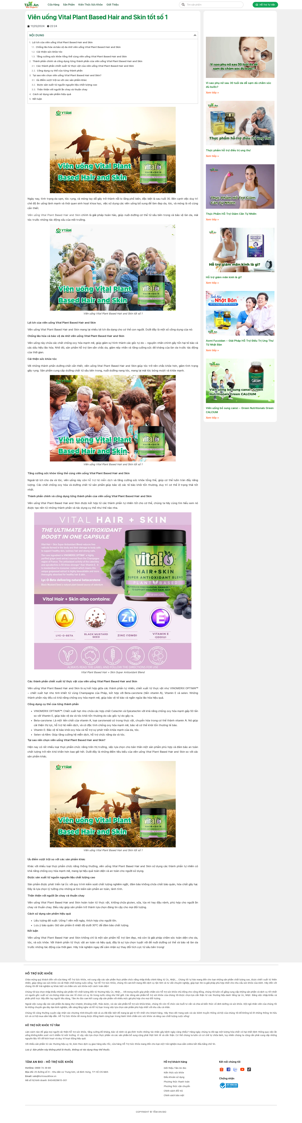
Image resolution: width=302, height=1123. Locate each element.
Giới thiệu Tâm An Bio (175, 1068)
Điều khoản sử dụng (174, 1077)
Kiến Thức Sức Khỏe (90, 4)
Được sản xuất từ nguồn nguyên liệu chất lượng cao (67, 84)
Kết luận (37, 99)
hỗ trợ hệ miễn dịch (100, 480)
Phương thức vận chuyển (177, 1086)
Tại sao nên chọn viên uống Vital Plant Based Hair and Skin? (67, 75)
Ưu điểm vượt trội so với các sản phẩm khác (61, 80)
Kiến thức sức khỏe (174, 1072)
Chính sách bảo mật (174, 1095)
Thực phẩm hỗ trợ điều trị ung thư (228, 150)
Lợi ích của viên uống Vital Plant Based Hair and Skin (62, 42)
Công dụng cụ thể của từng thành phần (60, 70)
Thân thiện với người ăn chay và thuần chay (62, 89)
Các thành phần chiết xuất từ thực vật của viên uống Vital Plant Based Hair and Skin (85, 66)
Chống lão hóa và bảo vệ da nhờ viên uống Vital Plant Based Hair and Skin (78, 47)
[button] (195, 35)
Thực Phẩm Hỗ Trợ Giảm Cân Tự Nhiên (231, 213)
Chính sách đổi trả (173, 1091)
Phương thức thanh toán (177, 1081)
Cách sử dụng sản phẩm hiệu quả (52, 94)
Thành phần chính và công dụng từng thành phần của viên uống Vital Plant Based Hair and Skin (87, 61)
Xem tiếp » (212, 92)
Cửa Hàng (53, 4)
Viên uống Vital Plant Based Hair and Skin (54, 215)
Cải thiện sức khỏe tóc (49, 51)
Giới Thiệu (112, 4)
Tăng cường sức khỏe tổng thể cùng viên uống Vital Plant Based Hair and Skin (81, 56)
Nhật (117, 992)
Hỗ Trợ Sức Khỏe (107, 983)
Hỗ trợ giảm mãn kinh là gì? (224, 277)
